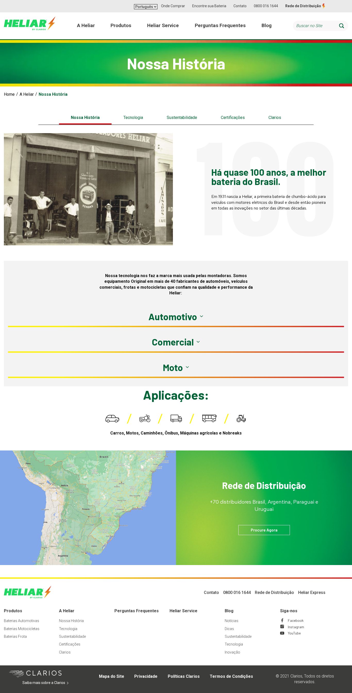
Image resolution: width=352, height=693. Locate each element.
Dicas (229, 629)
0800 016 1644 (266, 6)
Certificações (233, 117)
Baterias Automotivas (21, 621)
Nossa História (85, 117)
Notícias (231, 621)
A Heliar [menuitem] (86, 25)
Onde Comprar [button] (173, 6)
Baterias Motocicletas (21, 629)
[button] (176, 316)
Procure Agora (264, 529)
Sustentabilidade (182, 117)
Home (9, 94)
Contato (240, 6)
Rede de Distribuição (303, 6)
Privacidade (145, 676)
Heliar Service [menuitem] (163, 25)
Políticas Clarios (184, 676)
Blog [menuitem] (267, 25)
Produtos (13, 610)
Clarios (275, 117)
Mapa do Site (111, 676)
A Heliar (27, 94)
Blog (229, 610)
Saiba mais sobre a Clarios (51, 683)
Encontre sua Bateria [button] (209, 6)
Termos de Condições (231, 676)
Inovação (232, 652)
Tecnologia (133, 117)
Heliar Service (183, 610)
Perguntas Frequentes (136, 610)
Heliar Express (311, 592)
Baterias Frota (15, 636)
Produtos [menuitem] (121, 25)
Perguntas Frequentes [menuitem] (220, 25)
